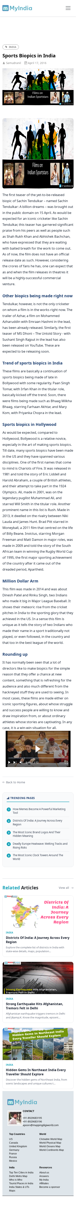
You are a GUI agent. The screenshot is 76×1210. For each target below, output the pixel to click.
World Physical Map (50, 1142)
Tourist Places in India (21, 1183)
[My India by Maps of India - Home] (17, 8)
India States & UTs (19, 1187)
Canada (13, 1142)
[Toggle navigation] (68, 8)
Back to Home (15, 782)
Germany (14, 1150)
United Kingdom (18, 1146)
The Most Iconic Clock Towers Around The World (35, 857)
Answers (44, 1176)
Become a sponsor (49, 1187)
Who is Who (15, 1179)
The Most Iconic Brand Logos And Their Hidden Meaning (34, 834)
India (12, 1167)
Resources (45, 1167)
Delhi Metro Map (18, 1176)
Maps (12, 1190)
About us (44, 1172)
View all (64, 888)
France (13, 1153)
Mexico (13, 1160)
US (11, 1139)
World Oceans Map (49, 1146)
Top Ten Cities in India (21, 1172)
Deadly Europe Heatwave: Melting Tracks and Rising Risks (37, 845)
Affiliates (44, 1183)
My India (44, 1179)
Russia (13, 1157)
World (42, 1134)
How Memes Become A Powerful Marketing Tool (36, 811)
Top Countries (17, 1134)
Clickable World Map (50, 1139)
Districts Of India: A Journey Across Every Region (35, 822)
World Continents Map (51, 1150)
